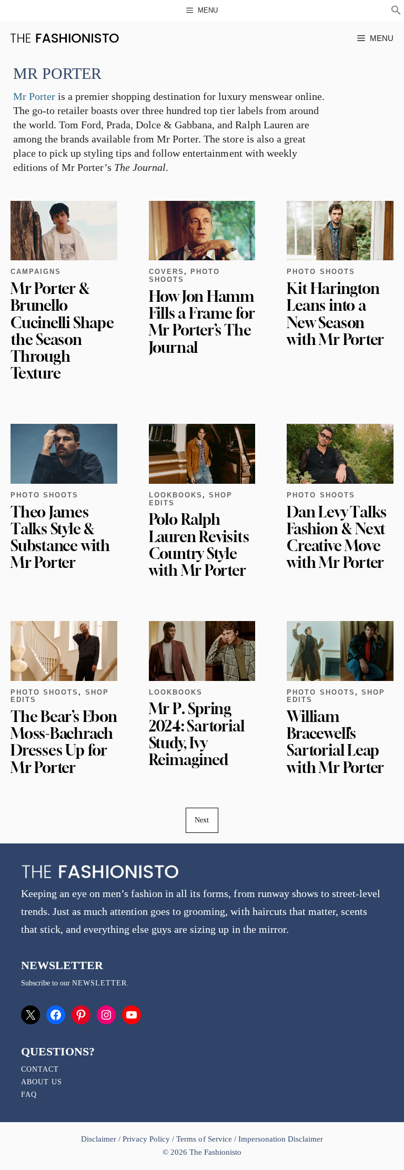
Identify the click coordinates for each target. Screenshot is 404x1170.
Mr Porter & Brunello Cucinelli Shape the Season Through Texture (62, 331)
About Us (41, 1082)
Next (202, 820)
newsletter (99, 983)
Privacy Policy (146, 1139)
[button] (396, 11)
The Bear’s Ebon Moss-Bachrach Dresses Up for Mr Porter (64, 742)
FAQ (29, 1094)
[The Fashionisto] (64, 38)
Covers (166, 272)
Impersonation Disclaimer (280, 1139)
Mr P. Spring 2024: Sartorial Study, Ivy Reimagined (197, 734)
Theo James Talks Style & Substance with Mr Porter (60, 537)
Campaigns (36, 272)
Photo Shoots (321, 272)
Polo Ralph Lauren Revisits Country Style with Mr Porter (199, 545)
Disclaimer (99, 1139)
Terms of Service (203, 1139)
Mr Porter (34, 96)
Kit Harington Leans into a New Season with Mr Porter (335, 314)
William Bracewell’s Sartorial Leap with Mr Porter (335, 742)
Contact (40, 1069)
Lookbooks (176, 495)
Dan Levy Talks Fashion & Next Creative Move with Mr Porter (337, 537)
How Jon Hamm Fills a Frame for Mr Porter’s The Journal (202, 322)
